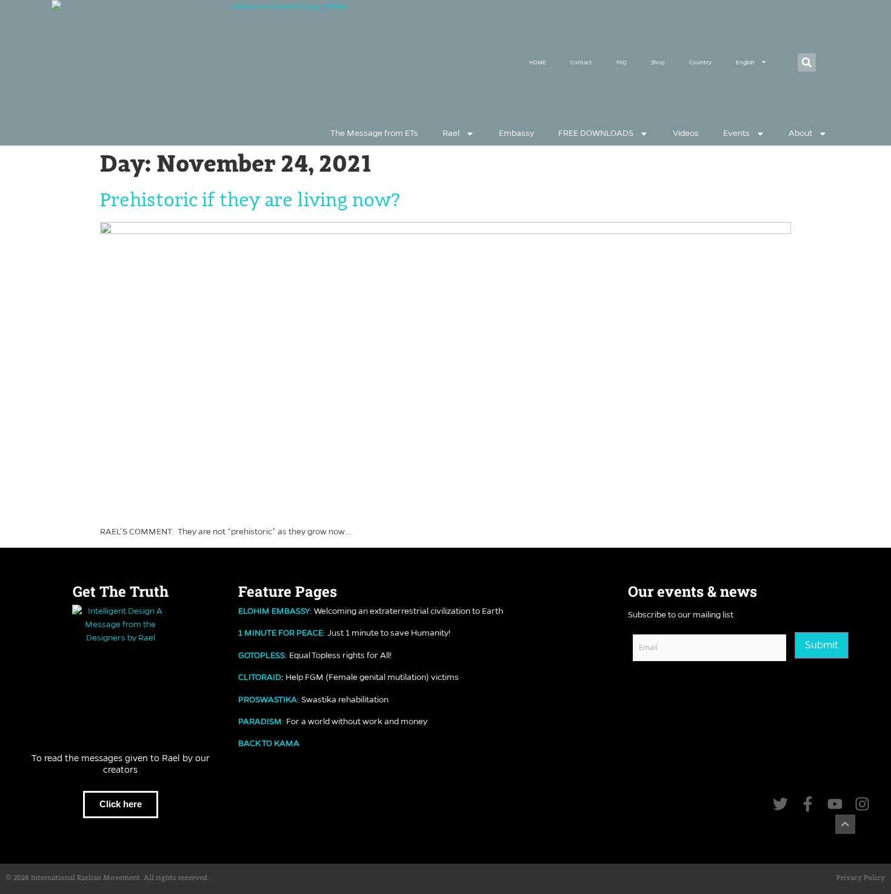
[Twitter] (780, 804)
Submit (821, 645)
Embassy (516, 133)
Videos (686, 133)
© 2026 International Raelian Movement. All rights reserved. (107, 878)
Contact (581, 62)
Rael (450, 133)
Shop (658, 62)
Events (736, 133)
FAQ (621, 62)
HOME (537, 62)
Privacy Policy (860, 878)
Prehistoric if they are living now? (250, 200)
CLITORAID (259, 677)
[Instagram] (862, 804)
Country (700, 62)
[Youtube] (835, 804)
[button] (807, 62)
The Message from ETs (374, 133)
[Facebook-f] (807, 804)
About (800, 133)
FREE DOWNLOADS (595, 133)
